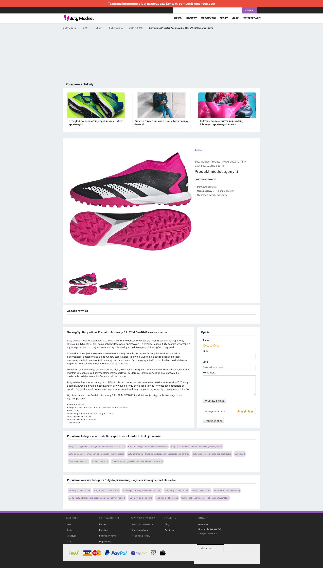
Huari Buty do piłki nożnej (141, 498)
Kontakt (103, 524)
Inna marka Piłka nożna (167, 498)
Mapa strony (105, 541)
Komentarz (209, 372)
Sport (68, 541)
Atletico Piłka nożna (201, 490)
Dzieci (69, 524)
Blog (167, 524)
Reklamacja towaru (141, 535)
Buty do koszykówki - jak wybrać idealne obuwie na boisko (97, 446)
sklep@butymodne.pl (207, 533)
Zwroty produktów (140, 530)
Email (206, 361)
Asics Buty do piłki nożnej (176, 490)
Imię (205, 350)
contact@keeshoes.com (197, 3)
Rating (206, 340)
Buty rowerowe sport (78, 461)
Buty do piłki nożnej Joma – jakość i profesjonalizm (205, 498)
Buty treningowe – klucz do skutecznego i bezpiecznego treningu (158, 454)
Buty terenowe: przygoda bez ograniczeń (212, 454)
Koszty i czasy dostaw (142, 524)
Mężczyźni (71, 535)
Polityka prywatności (109, 535)
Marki (235, 18)
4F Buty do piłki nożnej (79, 490)
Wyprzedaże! (252, 18)
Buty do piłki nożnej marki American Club (141, 490)
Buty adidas (73, 340)
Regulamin (104, 530)
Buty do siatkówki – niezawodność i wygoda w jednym (196, 446)
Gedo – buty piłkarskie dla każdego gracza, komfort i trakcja (97, 498)
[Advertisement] (161, 56)
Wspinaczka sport (100, 461)
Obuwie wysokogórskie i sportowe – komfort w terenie (137, 461)
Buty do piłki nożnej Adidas (106, 490)
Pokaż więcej (213, 420)
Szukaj (249, 10)
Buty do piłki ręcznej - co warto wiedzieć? (148, 446)
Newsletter (203, 524)
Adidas (198, 150)
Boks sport (240, 454)
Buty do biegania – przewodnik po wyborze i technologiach (96, 454)
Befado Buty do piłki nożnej (227, 490)
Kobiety (70, 530)
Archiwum (169, 530)
